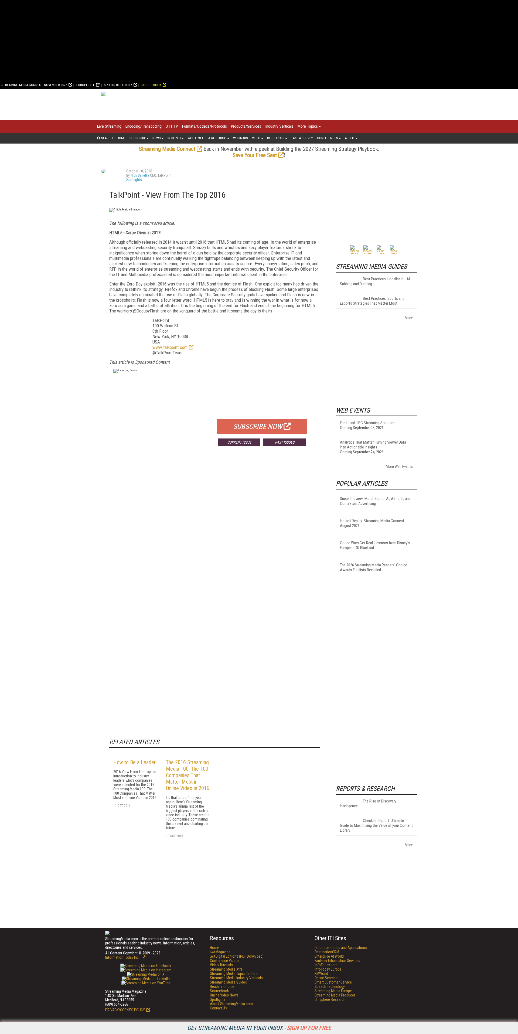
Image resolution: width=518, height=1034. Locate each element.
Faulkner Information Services (337, 960)
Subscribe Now (257, 426)
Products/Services (246, 126)
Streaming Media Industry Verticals (236, 978)
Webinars (240, 138)
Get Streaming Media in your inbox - (259, 1028)
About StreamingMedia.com (231, 1004)
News (156, 138)
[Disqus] (214, 529)
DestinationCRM (327, 952)
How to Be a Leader (134, 762)
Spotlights (134, 180)
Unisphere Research (330, 999)
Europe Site (85, 85)
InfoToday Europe (328, 969)
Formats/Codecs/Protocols (204, 126)
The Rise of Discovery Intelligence (368, 803)
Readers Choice (222, 986)
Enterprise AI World (329, 956)
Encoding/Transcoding (143, 126)
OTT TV (172, 126)
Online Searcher (327, 978)
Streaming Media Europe (333, 991)
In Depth (174, 138)
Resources (275, 138)
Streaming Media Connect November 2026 (34, 85)
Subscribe (138, 138)
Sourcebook (151, 85)
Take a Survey (302, 138)
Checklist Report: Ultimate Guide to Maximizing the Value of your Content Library (376, 825)
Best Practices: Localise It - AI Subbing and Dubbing (375, 281)
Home (121, 138)
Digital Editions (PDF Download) (237, 956)
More (409, 317)
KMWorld (321, 973)
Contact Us (218, 1008)
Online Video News (224, 995)
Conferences (327, 138)
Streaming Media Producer (335, 995)
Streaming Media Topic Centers (233, 973)
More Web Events (399, 466)
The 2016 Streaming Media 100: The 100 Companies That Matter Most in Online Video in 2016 (187, 775)
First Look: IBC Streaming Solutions (368, 422)
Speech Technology (330, 986)
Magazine (220, 952)
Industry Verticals (279, 126)
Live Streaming (109, 126)
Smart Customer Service (333, 982)
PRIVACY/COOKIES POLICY (125, 1010)
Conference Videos (225, 960)
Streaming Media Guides (228, 982)
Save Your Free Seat (255, 155)
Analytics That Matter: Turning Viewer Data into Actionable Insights (373, 445)
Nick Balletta (140, 175)
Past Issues (284, 442)
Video (256, 138)
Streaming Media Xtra (226, 969)
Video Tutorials (221, 965)
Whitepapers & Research (207, 138)
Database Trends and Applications (341, 947)
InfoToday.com (326, 965)
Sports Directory (118, 85)
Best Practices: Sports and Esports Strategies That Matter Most (372, 301)
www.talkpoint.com (170, 347)
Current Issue (239, 442)
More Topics (308, 126)
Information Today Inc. (122, 957)
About (350, 138)
